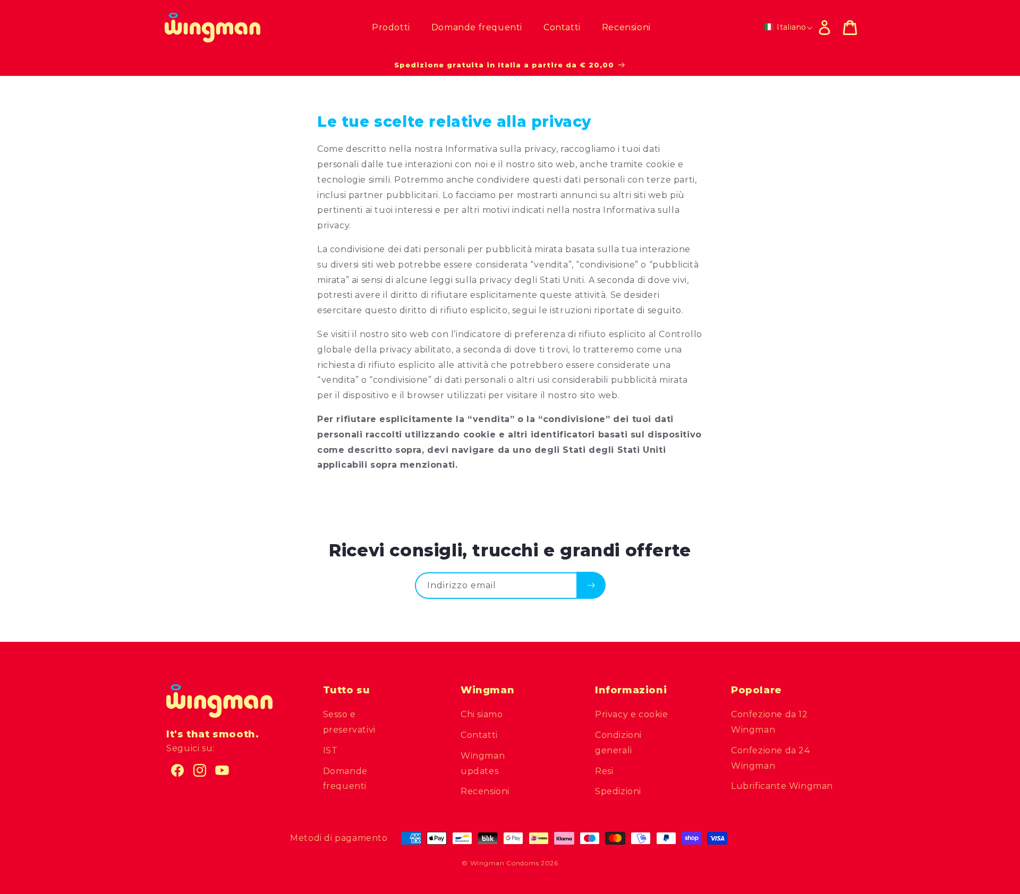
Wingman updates (483, 763)
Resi (604, 771)
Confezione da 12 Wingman (769, 722)
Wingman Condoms (504, 863)
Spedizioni (618, 792)
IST (330, 750)
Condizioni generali (618, 742)
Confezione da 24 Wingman (770, 758)
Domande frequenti (345, 779)
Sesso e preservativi (349, 722)
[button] (850, 27)
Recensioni (485, 792)
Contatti (479, 735)
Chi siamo (482, 715)
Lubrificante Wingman (782, 786)
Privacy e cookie (631, 715)
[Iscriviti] (591, 585)
